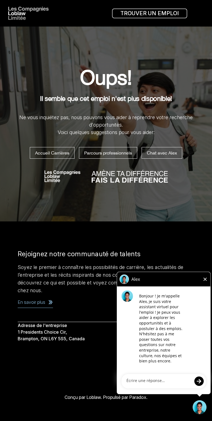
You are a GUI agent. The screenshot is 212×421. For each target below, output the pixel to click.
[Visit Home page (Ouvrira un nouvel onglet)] (30, 13)
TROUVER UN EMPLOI (149, 13)
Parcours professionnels (108, 152)
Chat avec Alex (162, 152)
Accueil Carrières (52, 152)
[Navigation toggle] (198, 13)
